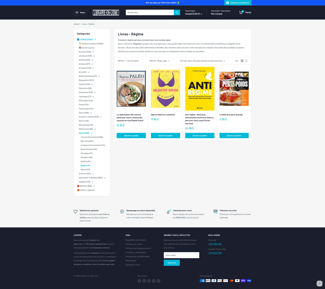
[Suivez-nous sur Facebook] (139, 281)
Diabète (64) (86, 161)
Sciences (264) (85, 173)
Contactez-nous (133, 264)
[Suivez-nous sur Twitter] (144, 281)
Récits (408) (84, 121)
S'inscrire (172, 262)
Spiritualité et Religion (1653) (91, 177)
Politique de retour (134, 244)
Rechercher (131, 260)
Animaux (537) (85, 64)
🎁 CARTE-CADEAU (85, 190)
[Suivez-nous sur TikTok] (158, 281)
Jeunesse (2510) (85, 56)
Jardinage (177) (85, 96)
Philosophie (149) (86, 100)
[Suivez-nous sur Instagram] (149, 281)
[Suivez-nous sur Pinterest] (154, 281)
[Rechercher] (177, 12)
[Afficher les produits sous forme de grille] (242, 61)
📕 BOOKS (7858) (84, 186)
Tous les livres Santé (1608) (92, 137)
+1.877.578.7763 (215, 253)
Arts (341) (83, 72)
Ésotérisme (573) (86, 92)
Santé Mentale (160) (89, 149)
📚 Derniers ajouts (86, 48)
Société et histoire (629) (89, 117)
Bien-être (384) (87, 141)
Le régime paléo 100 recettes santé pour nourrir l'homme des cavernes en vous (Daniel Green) (130, 117)
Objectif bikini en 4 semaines (163, 114)
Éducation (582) (85, 88)
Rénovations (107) (86, 125)
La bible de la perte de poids (231, 114)
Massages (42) (86, 153)
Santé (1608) (84, 133)
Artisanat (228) (85, 68)
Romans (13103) (85, 52)
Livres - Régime (88, 24)
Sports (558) (84, 113)
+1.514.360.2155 (215, 244)
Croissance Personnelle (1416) (93, 145)
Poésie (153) (83, 104)
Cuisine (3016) (84, 84)
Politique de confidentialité (138, 256)
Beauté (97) (85, 169)
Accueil (76, 24)
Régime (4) (85, 165)
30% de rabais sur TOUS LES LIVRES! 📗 (162, 3)
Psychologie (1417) (86, 108)
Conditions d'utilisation (136, 252)
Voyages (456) (85, 181)
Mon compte (216, 13)
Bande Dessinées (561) (88, 76)
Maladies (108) (86, 157)
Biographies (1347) (86, 80)
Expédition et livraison (136, 240)
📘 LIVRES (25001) (85, 39)
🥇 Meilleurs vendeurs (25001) (91, 43)
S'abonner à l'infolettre (239, 3)
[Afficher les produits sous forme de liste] (246, 61)
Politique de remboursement (138, 248)
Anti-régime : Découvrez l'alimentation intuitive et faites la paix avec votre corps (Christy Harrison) (199, 119)
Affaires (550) (85, 60)
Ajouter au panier (131, 135)
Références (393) (86, 129)
